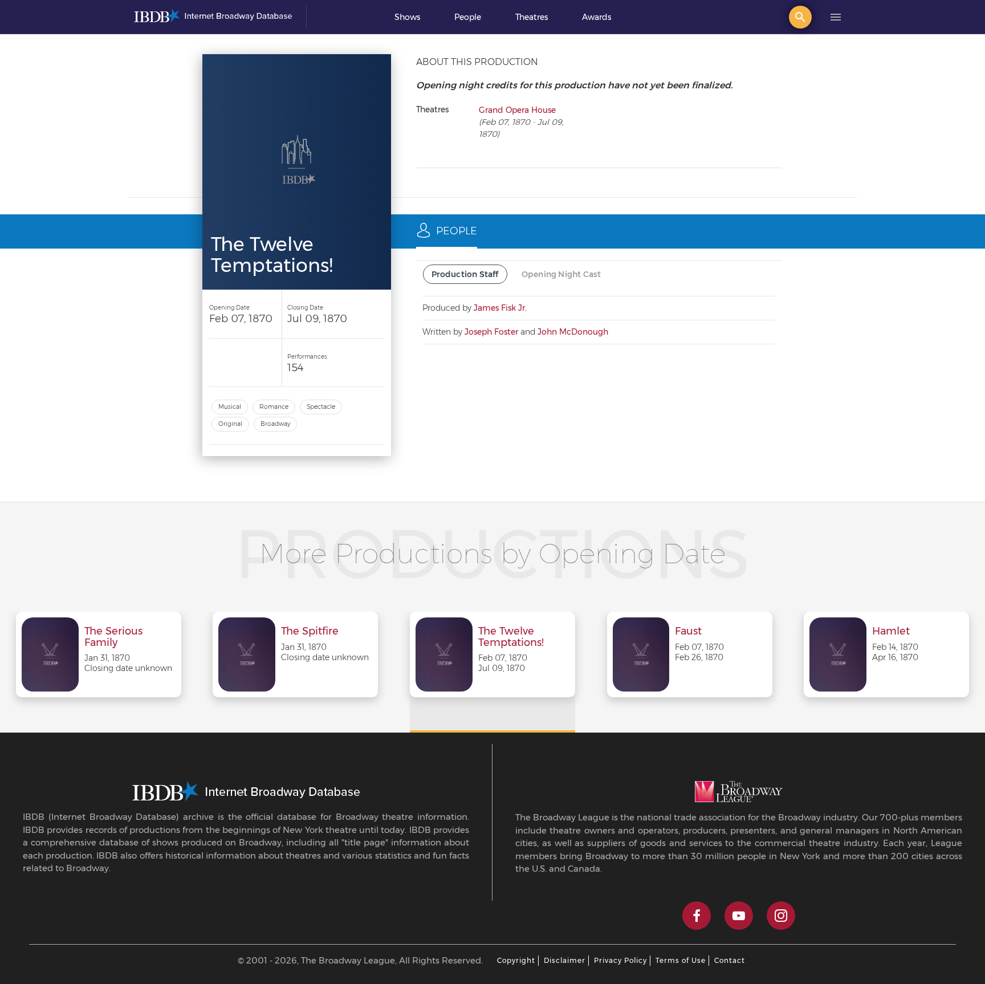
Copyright (516, 960)
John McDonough (573, 332)
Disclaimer (564, 960)
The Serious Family (113, 637)
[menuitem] (407, 17)
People (467, 17)
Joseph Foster (491, 332)
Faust (688, 631)
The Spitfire (310, 631)
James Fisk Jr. (500, 308)
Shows (407, 17)
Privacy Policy (620, 960)
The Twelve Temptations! (511, 637)
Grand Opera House (517, 110)
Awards (596, 17)
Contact (729, 960)
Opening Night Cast (561, 274)
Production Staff (465, 274)
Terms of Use (681, 960)
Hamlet (891, 631)
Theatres (531, 17)
